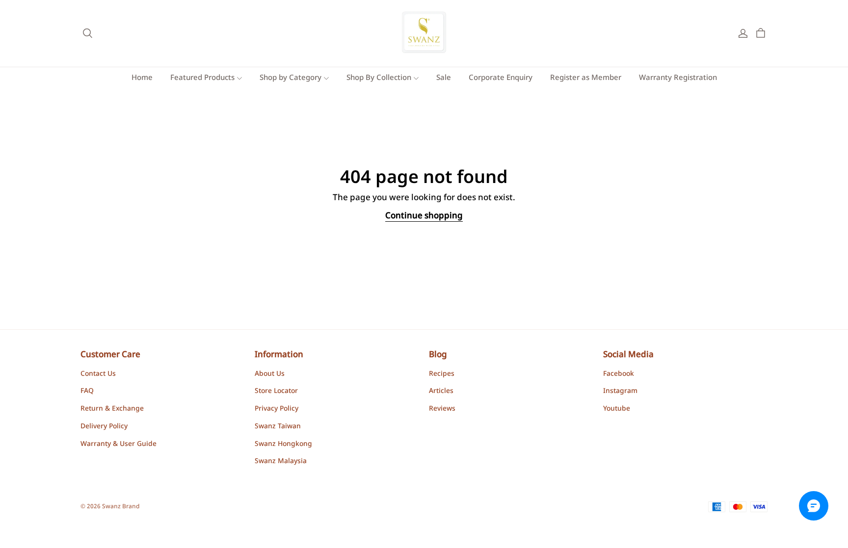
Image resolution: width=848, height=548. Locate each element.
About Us (270, 374)
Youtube (616, 409)
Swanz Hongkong (283, 444)
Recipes (441, 374)
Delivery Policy (104, 426)
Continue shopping (424, 216)
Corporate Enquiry (500, 78)
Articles (441, 391)
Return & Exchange (112, 409)
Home (142, 78)
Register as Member (585, 78)
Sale (443, 78)
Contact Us (98, 374)
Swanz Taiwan (278, 426)
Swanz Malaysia (281, 461)
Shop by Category (290, 78)
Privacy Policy (276, 409)
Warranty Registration (678, 78)
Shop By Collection (378, 78)
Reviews (442, 409)
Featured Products (202, 78)
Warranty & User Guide (118, 444)
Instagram (620, 391)
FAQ (87, 391)
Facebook (618, 374)
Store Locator (276, 391)
